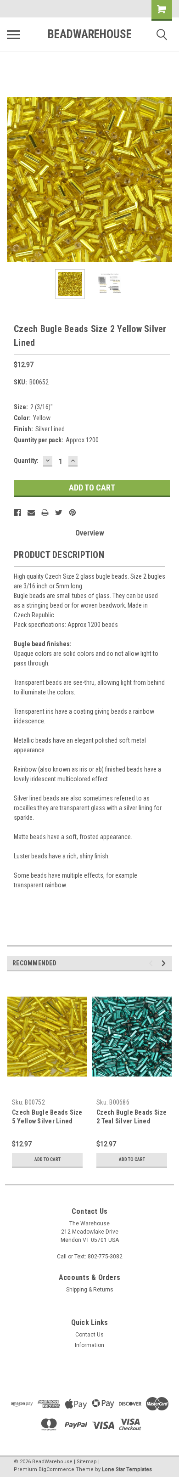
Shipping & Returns (89, 1289)
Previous (14, 179)
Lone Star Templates (127, 1469)
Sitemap (87, 1462)
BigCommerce (56, 1469)
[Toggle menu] (13, 34)
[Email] (31, 512)
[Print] (45, 512)
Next (165, 179)
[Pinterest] (72, 512)
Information (89, 1345)
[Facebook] (17, 512)
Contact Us (89, 1334)
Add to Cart (47, 1159)
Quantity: (26, 460)
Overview (89, 533)
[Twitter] (58, 512)
